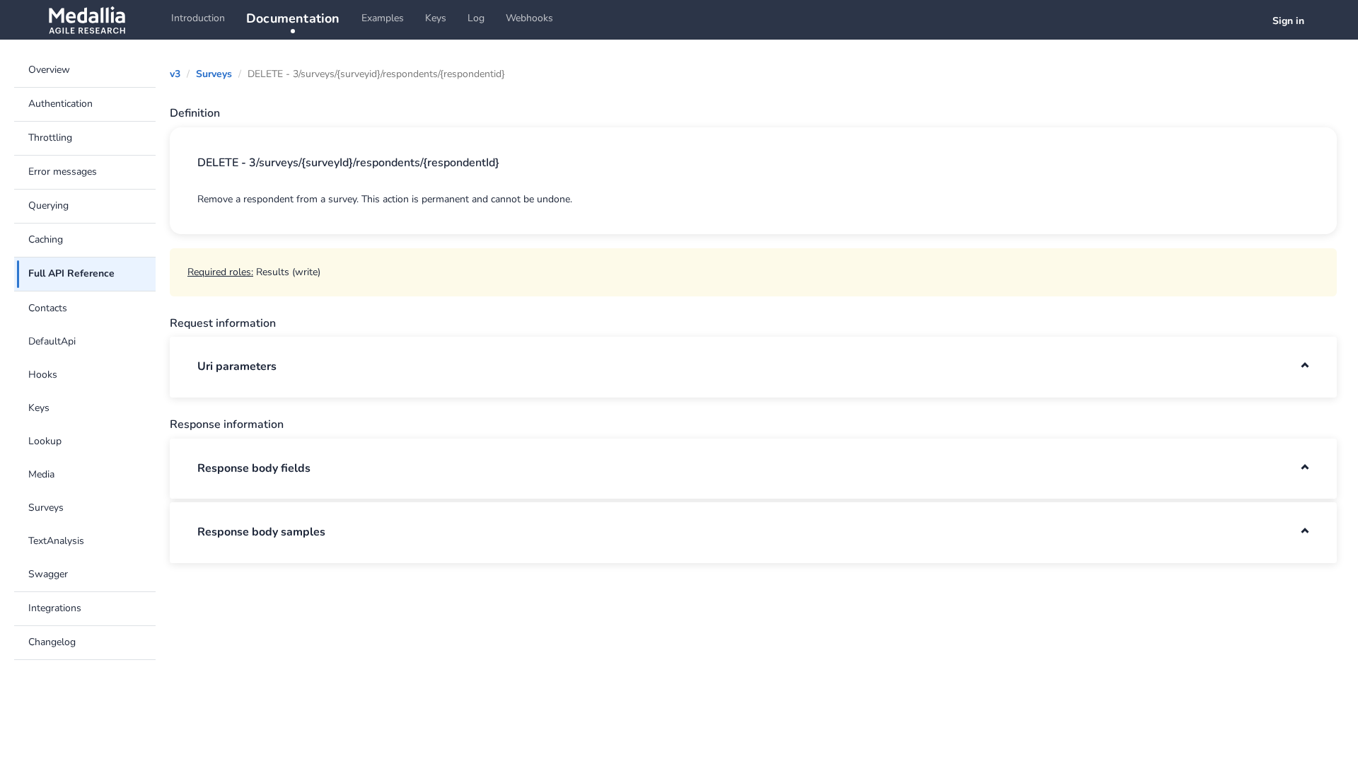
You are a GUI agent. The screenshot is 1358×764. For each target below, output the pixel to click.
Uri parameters (237, 366)
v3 (175, 74)
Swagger (48, 574)
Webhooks (529, 18)
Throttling (50, 137)
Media (41, 474)
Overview (49, 69)
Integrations (54, 608)
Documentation (293, 18)
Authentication (60, 103)
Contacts (47, 308)
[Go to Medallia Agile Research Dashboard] (86, 20)
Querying (48, 205)
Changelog (52, 642)
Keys (435, 18)
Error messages (62, 171)
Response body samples (261, 532)
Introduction (198, 18)
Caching (45, 239)
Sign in (1288, 21)
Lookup (45, 441)
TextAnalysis (56, 541)
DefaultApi (52, 341)
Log (476, 18)
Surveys (46, 507)
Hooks (42, 374)
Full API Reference (71, 273)
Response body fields (254, 468)
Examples (382, 18)
